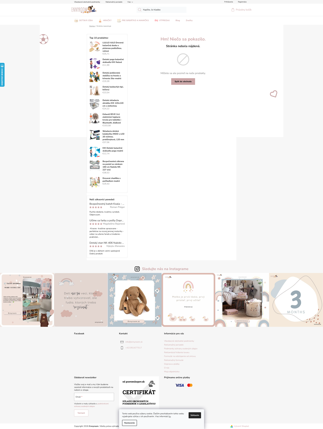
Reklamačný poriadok (114, 2)
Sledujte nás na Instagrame (165, 268)
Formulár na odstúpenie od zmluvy (180, 356)
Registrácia (242, 2)
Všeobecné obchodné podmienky (87, 2)
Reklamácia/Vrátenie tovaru (176, 352)
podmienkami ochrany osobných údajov (91, 404)
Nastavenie (129, 423)
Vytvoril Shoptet (241, 426)
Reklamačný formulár (174, 360)
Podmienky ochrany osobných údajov (180, 348)
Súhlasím (195, 415)
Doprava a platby (171, 364)
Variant (81, 413)
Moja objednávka (171, 371)
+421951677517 (133, 347)
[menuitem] (83, 19)
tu (170, 416)
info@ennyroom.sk (134, 342)
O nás (166, 367)
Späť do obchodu (183, 81)
